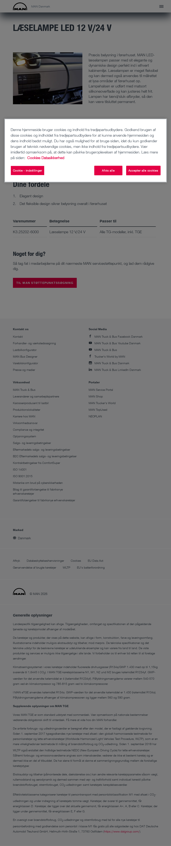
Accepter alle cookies (143, 170)
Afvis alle (108, 170)
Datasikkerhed (52, 157)
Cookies (33, 157)
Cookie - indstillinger (27, 170)
